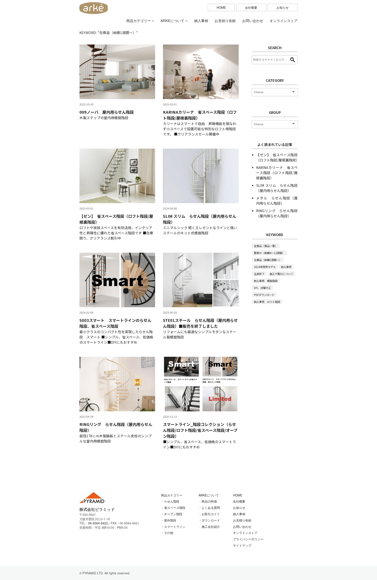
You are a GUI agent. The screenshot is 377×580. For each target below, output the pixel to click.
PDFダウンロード (264, 295)
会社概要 (251, 7)
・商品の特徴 (208, 501)
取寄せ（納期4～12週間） (269, 253)
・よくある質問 (209, 507)
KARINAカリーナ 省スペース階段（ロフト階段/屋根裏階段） (277, 172)
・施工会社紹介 (209, 526)
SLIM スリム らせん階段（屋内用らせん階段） (277, 188)
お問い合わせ (252, 20)
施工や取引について (281, 274)
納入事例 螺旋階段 (266, 281)
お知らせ (282, 7)
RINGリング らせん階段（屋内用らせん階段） (277, 213)
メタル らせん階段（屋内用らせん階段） (277, 200)
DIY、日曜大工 (262, 288)
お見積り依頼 (225, 20)
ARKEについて (172, 20)
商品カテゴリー (138, 20)
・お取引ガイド (209, 514)
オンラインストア (284, 20)
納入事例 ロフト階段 (267, 302)
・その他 (167, 532)
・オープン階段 (171, 514)
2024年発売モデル (265, 267)
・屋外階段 (168, 520)
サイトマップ (242, 545)
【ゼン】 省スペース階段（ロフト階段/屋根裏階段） (277, 157)
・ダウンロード (209, 520)
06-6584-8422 (98, 523)
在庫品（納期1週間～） (268, 260)
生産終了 (259, 274)
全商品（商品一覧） (266, 246)
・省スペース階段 (173, 507)
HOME (221, 7)
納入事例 (201, 20)
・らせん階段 (170, 501)
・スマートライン (173, 526)
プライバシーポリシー (248, 539)
